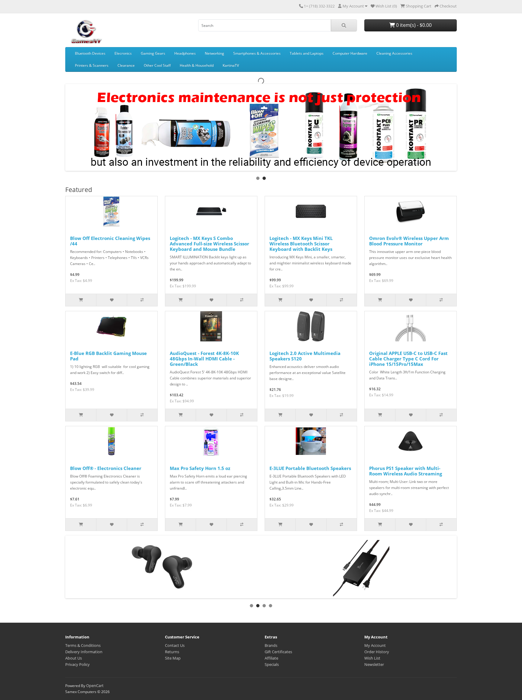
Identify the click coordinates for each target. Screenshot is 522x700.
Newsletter (374, 664)
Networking (214, 53)
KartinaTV (231, 65)
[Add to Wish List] (111, 300)
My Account (375, 645)
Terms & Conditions (83, 645)
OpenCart (95, 685)
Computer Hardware (350, 53)
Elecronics (123, 53)
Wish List (372, 658)
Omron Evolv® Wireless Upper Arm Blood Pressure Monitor (409, 241)
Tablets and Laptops (307, 53)
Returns (172, 651)
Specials (272, 664)
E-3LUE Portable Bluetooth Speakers (310, 468)
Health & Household (197, 65)
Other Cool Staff (157, 65)
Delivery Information (83, 651)
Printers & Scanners (91, 65)
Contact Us (175, 645)
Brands (271, 645)
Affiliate (271, 658)
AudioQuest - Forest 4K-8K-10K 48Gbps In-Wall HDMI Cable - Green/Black (204, 358)
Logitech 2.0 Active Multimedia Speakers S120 (304, 356)
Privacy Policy (77, 664)
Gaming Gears (153, 53)
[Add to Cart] (81, 300)
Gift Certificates (278, 651)
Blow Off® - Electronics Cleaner (105, 468)
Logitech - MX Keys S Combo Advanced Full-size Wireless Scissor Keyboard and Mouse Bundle (209, 243)
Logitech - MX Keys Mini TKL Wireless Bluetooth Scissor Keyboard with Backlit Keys (301, 243)
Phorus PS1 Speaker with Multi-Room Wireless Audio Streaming (405, 471)
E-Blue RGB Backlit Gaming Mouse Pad (108, 356)
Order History (376, 651)
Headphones (185, 53)
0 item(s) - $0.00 (413, 25)
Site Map (173, 658)
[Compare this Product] (142, 300)
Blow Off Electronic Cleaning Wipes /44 (110, 241)
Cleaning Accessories (394, 53)
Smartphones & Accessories (257, 53)
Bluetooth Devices (90, 53)
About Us (73, 658)
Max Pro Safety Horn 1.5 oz (200, 468)
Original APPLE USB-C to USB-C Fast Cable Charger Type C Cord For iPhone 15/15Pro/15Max (408, 358)
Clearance (126, 65)
